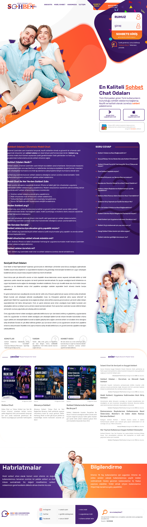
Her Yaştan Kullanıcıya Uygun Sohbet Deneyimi (121, 430)
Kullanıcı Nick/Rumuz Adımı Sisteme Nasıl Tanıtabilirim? (118, 196)
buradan (133, 129)
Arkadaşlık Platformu (119, 375)
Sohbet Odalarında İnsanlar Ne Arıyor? (80, 407)
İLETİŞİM (82, 5)
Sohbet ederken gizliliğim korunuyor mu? (113, 237)
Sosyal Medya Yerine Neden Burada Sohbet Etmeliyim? (118, 159)
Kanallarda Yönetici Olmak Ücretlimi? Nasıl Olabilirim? (117, 183)
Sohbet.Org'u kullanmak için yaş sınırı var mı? (114, 225)
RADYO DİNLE (113, 6)
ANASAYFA (48, 5)
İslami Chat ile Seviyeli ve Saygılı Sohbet (118, 365)
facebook (46, 519)
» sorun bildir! (63, 519)
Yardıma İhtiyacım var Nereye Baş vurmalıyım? (115, 177)
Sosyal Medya (121, 426)
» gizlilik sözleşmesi (65, 514)
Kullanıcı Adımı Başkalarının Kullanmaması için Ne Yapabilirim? (116, 189)
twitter (45, 514)
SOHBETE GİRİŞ (127, 35)
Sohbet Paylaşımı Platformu (117, 392)
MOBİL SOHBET (59, 5)
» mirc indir (83, 510)
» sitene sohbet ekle (86, 519)
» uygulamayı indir (86, 514)
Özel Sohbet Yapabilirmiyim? (108, 171)
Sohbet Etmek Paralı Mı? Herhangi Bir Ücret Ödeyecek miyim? (118, 165)
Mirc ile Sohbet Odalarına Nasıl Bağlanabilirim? (115, 207)
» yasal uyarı (63, 510)
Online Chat (7, 405)
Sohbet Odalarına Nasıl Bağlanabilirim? (112, 153)
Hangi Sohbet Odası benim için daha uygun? (114, 231)
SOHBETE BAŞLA (96, 5)
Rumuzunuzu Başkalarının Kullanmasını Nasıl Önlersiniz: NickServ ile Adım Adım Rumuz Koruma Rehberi (122, 413)
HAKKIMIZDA (72, 5)
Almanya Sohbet (42, 405)
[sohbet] (15, 514)
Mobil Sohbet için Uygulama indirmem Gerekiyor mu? (117, 219)
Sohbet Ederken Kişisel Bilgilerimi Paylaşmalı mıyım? (117, 213)
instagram (47, 510)
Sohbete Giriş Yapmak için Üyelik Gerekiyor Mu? (115, 202)
